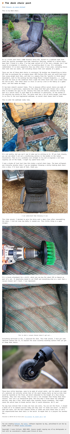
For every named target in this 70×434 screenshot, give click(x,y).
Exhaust (17, 424)
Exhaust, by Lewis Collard (15, 7)
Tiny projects (28, 416)
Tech (45, 416)
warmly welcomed (25, 425)
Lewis (25, 424)
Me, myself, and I (37, 416)
